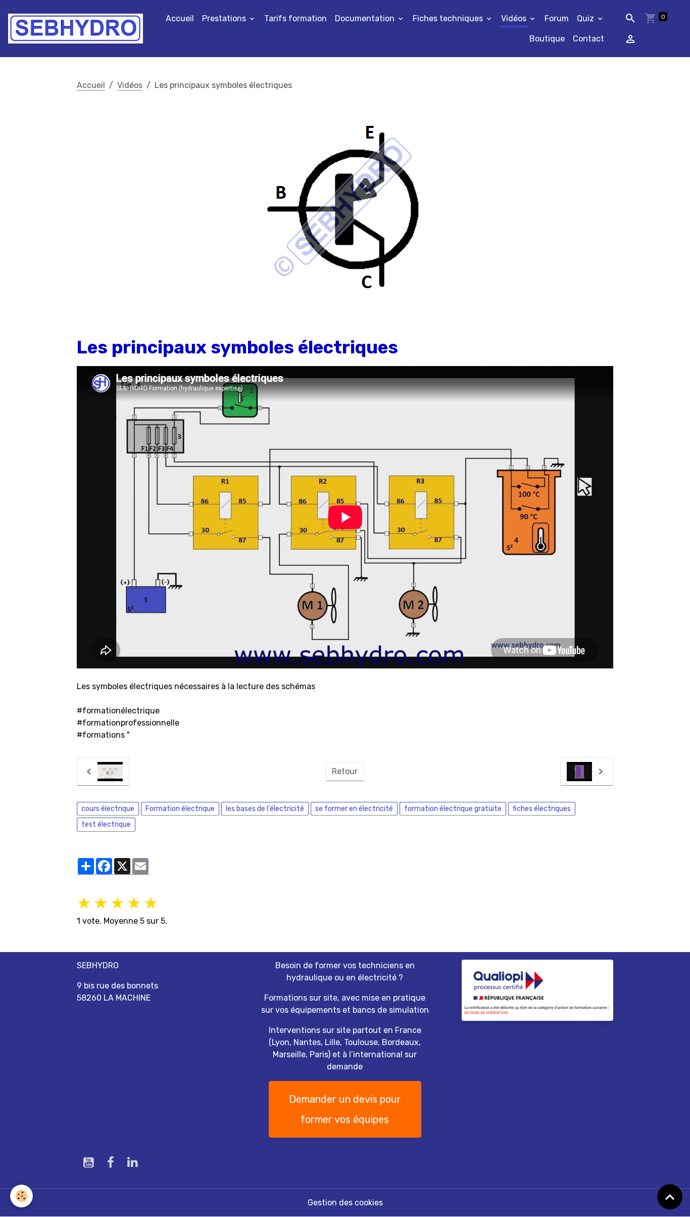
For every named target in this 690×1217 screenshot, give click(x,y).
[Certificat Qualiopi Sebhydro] (537, 989)
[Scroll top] (669, 1196)
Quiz (586, 18)
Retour (345, 771)
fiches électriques (542, 808)
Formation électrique (180, 808)
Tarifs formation (295, 18)
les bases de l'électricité (265, 808)
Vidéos (514, 18)
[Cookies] (21, 1196)
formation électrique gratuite (453, 808)
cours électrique (107, 808)
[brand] (75, 28)
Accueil (180, 18)
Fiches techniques (449, 18)
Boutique (547, 38)
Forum (557, 18)
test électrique (106, 824)
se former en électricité (354, 808)
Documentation (366, 18)
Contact (588, 38)
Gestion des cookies (345, 1202)
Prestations (225, 18)
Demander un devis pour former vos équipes (345, 1109)
